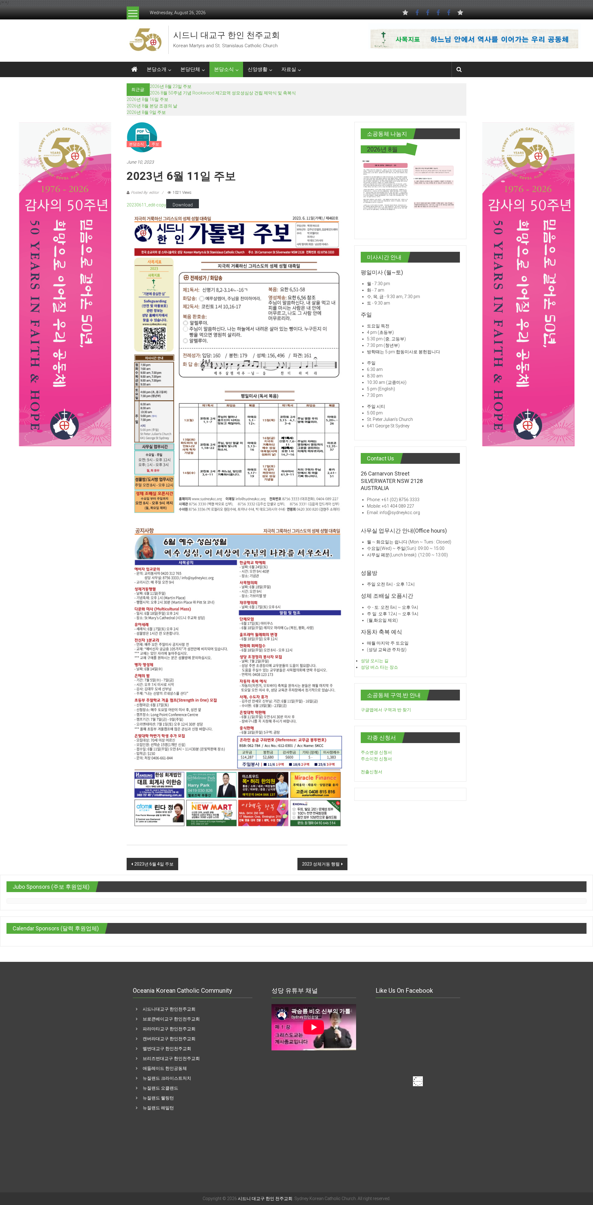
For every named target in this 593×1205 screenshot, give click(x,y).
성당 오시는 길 (375, 660)
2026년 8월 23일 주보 (170, 86)
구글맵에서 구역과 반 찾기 (386, 709)
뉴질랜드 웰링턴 (158, 1097)
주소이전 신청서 (376, 758)
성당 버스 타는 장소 (379, 667)
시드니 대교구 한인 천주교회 (226, 35)
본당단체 (190, 69)
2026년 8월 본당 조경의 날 (152, 105)
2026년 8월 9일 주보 (146, 112)
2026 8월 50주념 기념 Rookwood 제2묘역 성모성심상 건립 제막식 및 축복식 (223, 92)
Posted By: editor (145, 192)
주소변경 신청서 (376, 752)
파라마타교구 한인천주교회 (169, 1028)
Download (183, 204)
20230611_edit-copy (146, 204)
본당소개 (156, 69)
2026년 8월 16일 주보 (147, 99)
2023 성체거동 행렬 (321, 864)
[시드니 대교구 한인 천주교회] (145, 39)
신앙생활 (257, 69)
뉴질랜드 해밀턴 (158, 1107)
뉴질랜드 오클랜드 (160, 1088)
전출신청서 (371, 771)
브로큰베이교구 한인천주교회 (171, 1018)
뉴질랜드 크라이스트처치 (167, 1078)
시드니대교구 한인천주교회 (169, 1009)
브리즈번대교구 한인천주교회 (171, 1058)
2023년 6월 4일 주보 (154, 864)
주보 (155, 144)
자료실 (288, 69)
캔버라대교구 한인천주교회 (169, 1038)
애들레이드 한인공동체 (165, 1068)
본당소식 (224, 69)
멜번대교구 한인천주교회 (167, 1048)
